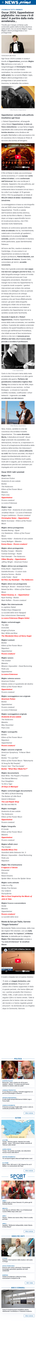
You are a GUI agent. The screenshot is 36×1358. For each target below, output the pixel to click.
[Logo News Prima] (18, 2)
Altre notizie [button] (29, 1113)
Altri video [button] (29, 1283)
